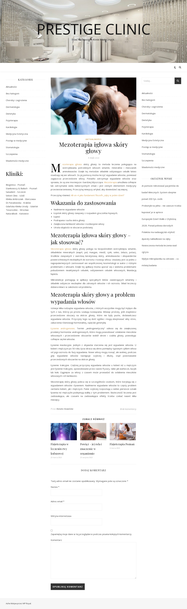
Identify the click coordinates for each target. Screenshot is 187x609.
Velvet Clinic (12, 195)
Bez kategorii (12, 93)
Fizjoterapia (12, 120)
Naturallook (11, 213)
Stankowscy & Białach (16, 188)
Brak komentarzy (128, 408)
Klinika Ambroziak (14, 199)
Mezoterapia (110, 182)
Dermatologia (13, 106)
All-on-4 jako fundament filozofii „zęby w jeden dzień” (97, 195)
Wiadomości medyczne (17, 160)
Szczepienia (12, 154)
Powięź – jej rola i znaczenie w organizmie (91, 448)
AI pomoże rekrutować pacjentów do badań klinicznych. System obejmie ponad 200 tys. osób (160, 192)
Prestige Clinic (93, 28)
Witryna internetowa (61, 516)
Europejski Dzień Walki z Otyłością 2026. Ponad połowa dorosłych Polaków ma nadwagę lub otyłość (159, 225)
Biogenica (10, 184)
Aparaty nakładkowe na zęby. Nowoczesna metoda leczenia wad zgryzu (159, 245)
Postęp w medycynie (16, 140)
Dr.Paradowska (13, 202)
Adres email (57, 501)
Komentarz (56, 540)
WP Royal (27, 603)
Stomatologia (12, 147)
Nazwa (55, 486)
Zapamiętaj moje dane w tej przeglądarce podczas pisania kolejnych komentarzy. (91, 534)
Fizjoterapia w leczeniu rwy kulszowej (60, 448)
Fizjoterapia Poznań (122, 444)
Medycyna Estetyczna (17, 133)
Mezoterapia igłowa (72, 164)
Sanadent (10, 191)
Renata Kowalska (65, 408)
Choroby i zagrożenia (16, 100)
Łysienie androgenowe (63, 328)
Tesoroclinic (12, 209)
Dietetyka (11, 113)
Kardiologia (11, 127)
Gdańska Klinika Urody (17, 206)
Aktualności (11, 86)
